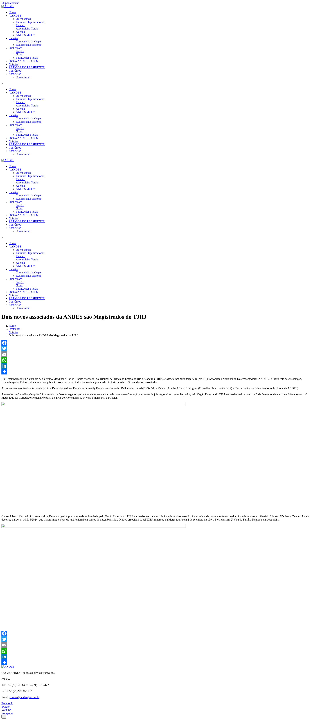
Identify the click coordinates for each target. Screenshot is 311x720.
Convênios (15, 70)
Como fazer (22, 77)
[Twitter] (155, 348)
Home (12, 12)
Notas (19, 54)
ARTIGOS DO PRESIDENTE (27, 67)
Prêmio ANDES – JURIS (23, 60)
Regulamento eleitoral (28, 44)
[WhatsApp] (155, 360)
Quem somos (23, 18)
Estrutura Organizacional (30, 22)
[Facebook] (155, 343)
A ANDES (15, 15)
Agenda (20, 31)
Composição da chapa (28, 41)
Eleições (13, 38)
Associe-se (15, 73)
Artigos (20, 51)
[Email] (155, 354)
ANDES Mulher (25, 35)
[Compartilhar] (155, 371)
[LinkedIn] (155, 366)
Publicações (15, 47)
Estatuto (20, 25)
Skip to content (10, 2)
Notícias (13, 64)
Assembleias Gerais (27, 28)
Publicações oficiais (27, 57)
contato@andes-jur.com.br (24, 697)
